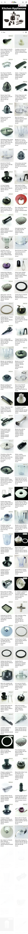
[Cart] (26, 2)
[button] (22, 5)
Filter (4, 32)
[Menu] (1, 2)
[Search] (5, 2)
